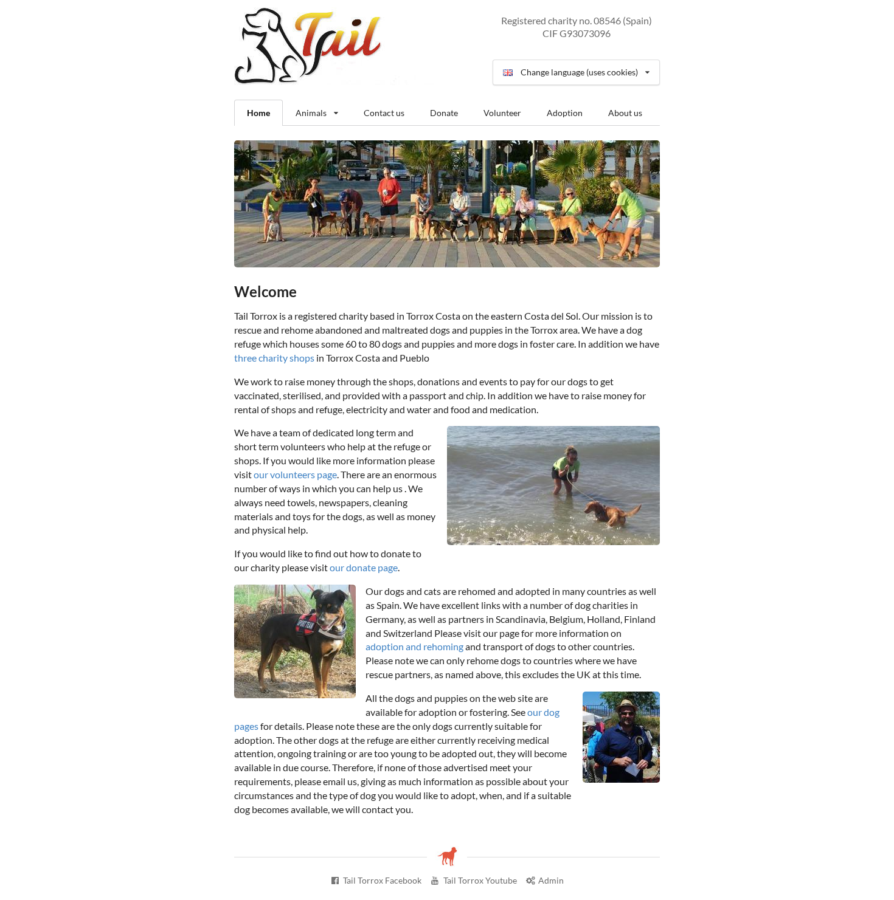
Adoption (565, 113)
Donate (444, 113)
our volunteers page (295, 474)
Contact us (384, 113)
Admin (551, 880)
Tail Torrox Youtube (480, 880)
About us (625, 113)
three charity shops (274, 357)
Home (258, 113)
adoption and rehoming (414, 646)
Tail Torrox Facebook (382, 880)
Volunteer (502, 113)
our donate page (364, 567)
